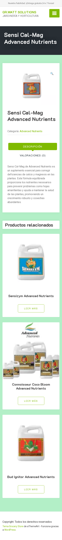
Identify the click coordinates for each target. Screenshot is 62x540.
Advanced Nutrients (31, 131)
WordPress (10, 529)
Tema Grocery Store (12, 526)
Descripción (32, 146)
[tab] (32, 146)
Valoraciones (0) (33, 155)
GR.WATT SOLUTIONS (19, 12)
